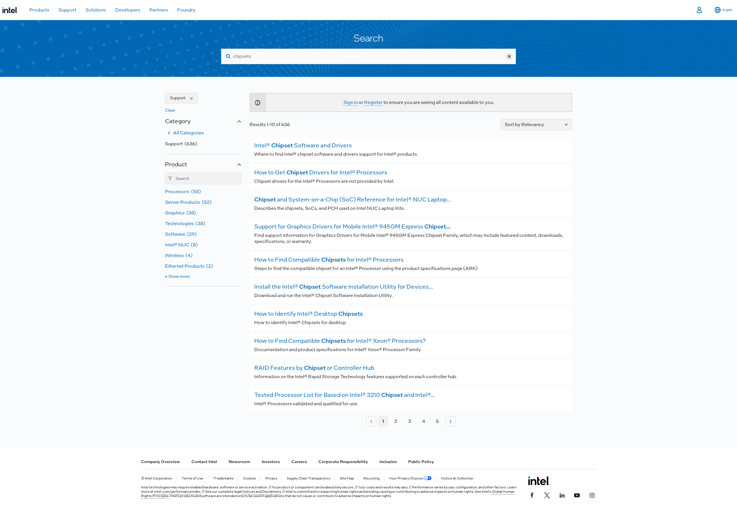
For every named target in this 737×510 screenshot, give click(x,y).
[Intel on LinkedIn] (562, 494)
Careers (299, 461)
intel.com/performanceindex (177, 491)
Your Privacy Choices (406, 478)
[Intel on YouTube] (577, 494)
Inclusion (388, 461)
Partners (158, 10)
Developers (127, 10)
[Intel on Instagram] (592, 494)
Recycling (371, 478)
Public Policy (421, 461)
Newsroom (239, 461)
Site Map (347, 478)
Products (39, 10)
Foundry (186, 10)
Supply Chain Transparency (308, 478)
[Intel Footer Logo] (539, 480)
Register (373, 102)
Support (67, 10)
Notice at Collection (457, 478)
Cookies (249, 478)
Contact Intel (204, 461)
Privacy (271, 478)
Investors (271, 461)
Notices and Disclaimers (261, 491)
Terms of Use (192, 478)
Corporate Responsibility (343, 461)
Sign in (350, 102)
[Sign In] (700, 10)
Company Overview (160, 461)
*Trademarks (223, 478)
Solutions (96, 10)
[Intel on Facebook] (532, 494)
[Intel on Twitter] (547, 494)
